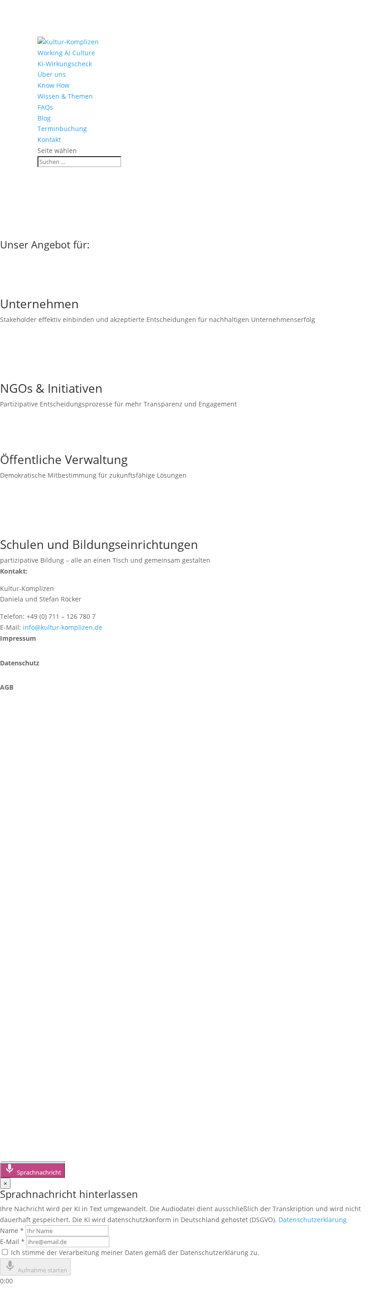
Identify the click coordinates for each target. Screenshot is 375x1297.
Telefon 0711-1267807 (55, 773)
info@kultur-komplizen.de (62, 627)
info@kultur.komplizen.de (64, 905)
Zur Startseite (38, 231)
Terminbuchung (62, 128)
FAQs (45, 107)
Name (12, 1230)
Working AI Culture (66, 52)
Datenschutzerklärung (313, 1219)
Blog (44, 118)
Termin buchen (41, 832)
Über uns (52, 74)
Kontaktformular (45, 802)
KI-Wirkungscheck (65, 63)
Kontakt (49, 139)
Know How (54, 85)
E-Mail (12, 1241)
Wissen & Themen (65, 96)
